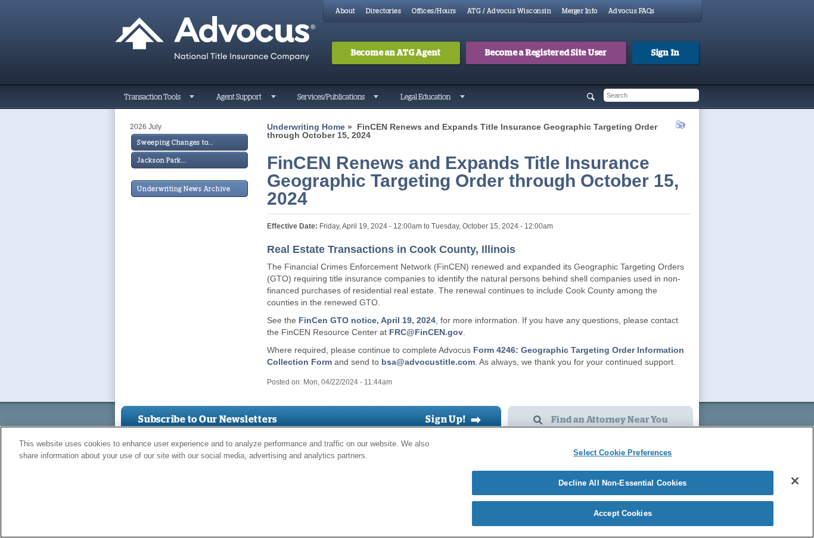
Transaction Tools (152, 97)
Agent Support (239, 97)
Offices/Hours (434, 11)
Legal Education (425, 97)
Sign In (665, 53)
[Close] (795, 481)
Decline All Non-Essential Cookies (622, 482)
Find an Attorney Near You (609, 419)
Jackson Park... (161, 160)
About (345, 11)
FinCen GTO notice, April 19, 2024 (367, 320)
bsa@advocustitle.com (428, 362)
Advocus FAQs (631, 11)
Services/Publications (331, 97)
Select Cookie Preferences (622, 452)
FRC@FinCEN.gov (426, 332)
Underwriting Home (306, 127)
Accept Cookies (623, 513)
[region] (407, 482)
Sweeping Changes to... (175, 142)
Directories (384, 11)
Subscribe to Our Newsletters (207, 419)
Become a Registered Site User (546, 53)
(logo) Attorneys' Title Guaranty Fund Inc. (215, 38)
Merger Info (580, 11)
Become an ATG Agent (396, 53)
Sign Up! (453, 419)
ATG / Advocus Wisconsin (509, 11)
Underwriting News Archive (184, 189)
